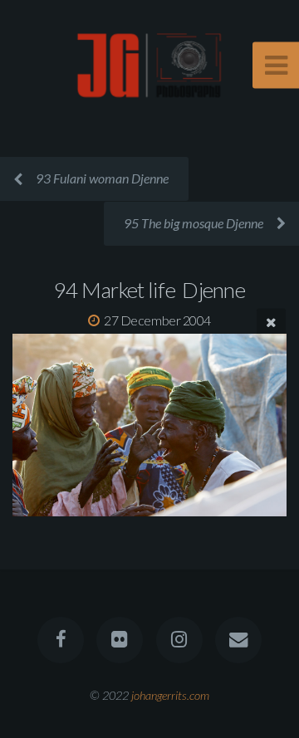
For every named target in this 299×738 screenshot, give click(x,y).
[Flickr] (119, 640)
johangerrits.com (170, 695)
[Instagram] (179, 640)
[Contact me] (238, 640)
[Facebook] (60, 640)
